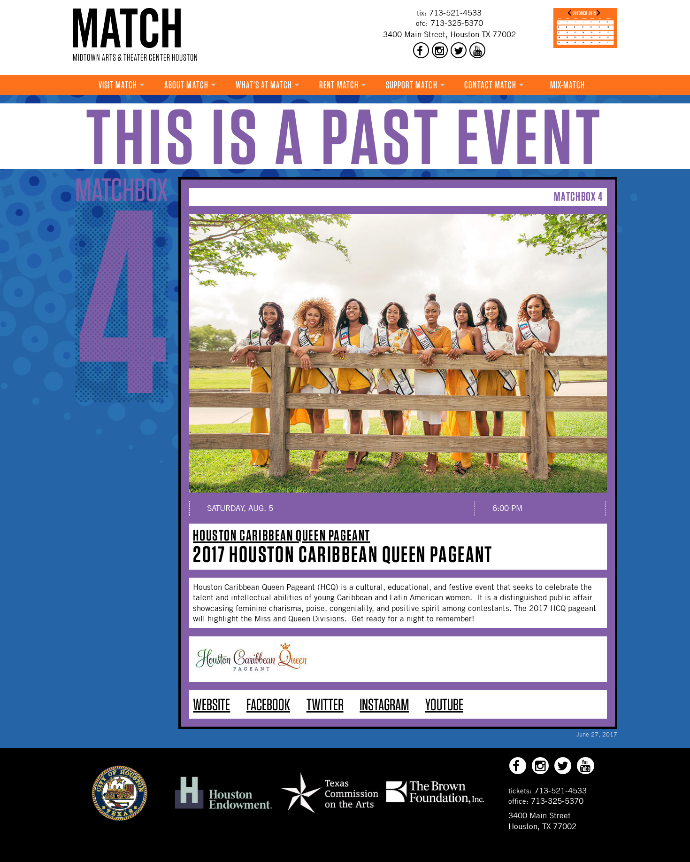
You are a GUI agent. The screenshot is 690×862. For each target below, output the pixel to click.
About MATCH (186, 85)
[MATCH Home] (127, 28)
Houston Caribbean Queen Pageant (281, 535)
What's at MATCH (264, 85)
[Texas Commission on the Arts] (329, 814)
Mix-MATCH (567, 85)
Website (211, 704)
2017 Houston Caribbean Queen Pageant (342, 554)
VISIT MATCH (118, 85)
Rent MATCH (339, 85)
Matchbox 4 (578, 196)
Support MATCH (411, 85)
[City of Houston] (120, 818)
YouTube (444, 704)
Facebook (268, 704)
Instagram (384, 704)
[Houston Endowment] (223, 809)
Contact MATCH (490, 85)
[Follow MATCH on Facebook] (421, 50)
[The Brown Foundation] (435, 803)
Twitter (325, 704)
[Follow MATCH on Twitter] (459, 50)
